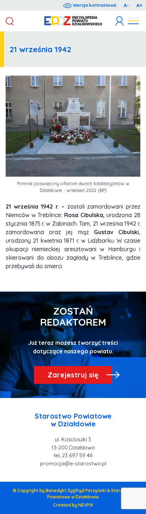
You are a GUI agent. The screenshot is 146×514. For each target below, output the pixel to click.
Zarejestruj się (73, 374)
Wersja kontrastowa (94, 5)
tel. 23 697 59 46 (73, 455)
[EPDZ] (73, 21)
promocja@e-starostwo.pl (73, 463)
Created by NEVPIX (73, 505)
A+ (139, 5)
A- (126, 5)
